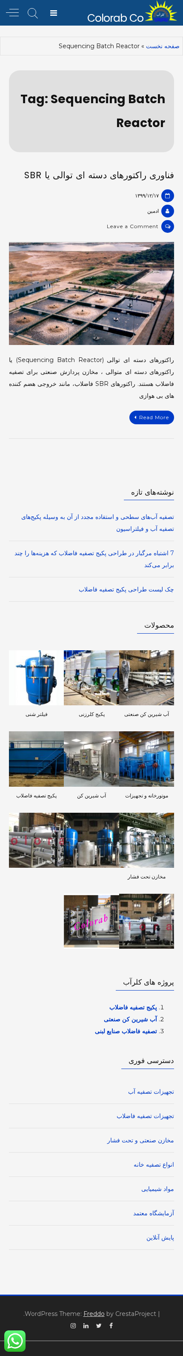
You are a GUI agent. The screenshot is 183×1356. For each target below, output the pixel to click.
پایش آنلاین (160, 1237)
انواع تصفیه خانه (154, 1164)
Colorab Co (115, 18)
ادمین (153, 211)
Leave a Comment (133, 226)
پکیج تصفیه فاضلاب (133, 1007)
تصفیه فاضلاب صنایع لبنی (126, 1031)
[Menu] (53, 12)
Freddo (94, 1314)
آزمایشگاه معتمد (153, 1213)
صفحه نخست (163, 46)
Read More (154, 417)
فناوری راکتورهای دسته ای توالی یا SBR (99, 175)
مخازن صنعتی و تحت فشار (140, 1140)
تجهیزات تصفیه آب (151, 1091)
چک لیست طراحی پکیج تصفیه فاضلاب (126, 589)
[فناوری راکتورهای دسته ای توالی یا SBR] (91, 293)
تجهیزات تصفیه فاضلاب (145, 1116)
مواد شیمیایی (157, 1189)
